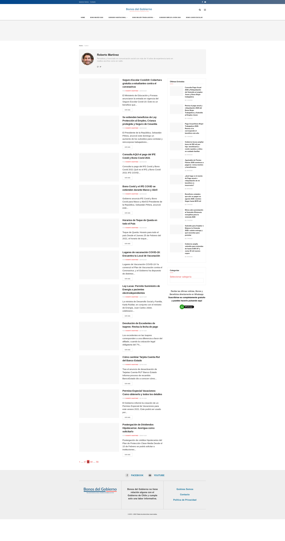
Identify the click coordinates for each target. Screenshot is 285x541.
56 (97, 461)
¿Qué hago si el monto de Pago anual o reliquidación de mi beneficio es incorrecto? (194, 180)
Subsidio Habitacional (117, 17)
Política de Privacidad (184, 499)
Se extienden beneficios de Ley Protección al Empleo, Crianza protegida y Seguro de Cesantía (139, 120)
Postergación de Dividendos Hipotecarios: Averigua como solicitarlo (138, 428)
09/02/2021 (144, 259)
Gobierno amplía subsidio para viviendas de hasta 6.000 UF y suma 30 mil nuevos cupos (194, 248)
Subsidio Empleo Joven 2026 (170, 17)
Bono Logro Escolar (194, 17)
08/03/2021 (144, 91)
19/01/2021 (144, 330)
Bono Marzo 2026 (96, 17)
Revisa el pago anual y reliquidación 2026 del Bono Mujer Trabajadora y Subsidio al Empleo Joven (194, 110)
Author (86, 45)
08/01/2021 (144, 435)
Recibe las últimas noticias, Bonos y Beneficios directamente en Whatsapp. (186, 296)
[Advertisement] (142, 30)
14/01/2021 (144, 398)
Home (83, 17)
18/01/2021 (144, 364)
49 (91, 461)
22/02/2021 (144, 227)
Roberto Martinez (131, 91)
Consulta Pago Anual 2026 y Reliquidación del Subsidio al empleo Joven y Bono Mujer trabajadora (194, 92)
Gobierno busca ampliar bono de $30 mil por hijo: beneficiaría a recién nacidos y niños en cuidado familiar (194, 146)
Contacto (93, 2)
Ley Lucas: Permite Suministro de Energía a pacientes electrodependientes (141, 289)
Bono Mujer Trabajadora (142, 17)
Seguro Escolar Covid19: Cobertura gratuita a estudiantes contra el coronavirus (142, 83)
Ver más (127, 110)
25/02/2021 (144, 162)
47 (85, 461)
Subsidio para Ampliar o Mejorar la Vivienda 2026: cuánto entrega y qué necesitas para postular (194, 230)
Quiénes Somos (184, 489)
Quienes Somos (84, 2)
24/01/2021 (144, 297)
